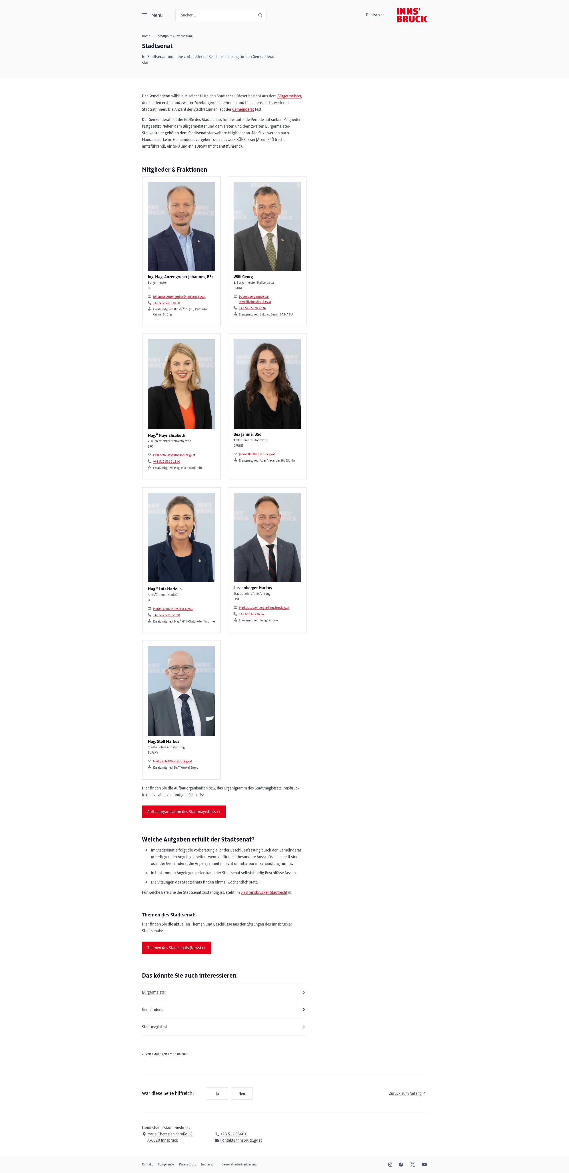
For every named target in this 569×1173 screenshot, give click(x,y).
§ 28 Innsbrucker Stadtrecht (264, 892)
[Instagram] (390, 1164)
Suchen (260, 15)
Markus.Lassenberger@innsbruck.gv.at (264, 608)
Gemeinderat (243, 109)
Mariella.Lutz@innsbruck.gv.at (173, 609)
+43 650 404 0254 (251, 614)
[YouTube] (424, 1164)
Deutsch (373, 15)
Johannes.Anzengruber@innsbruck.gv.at (179, 297)
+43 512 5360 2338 (166, 615)
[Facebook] (401, 1164)
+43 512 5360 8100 (166, 303)
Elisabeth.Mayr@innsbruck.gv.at (174, 455)
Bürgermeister (289, 96)
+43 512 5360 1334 (252, 308)
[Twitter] (412, 1164)
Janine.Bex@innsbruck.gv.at (257, 454)
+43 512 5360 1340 (166, 462)
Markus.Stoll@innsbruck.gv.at (172, 761)
